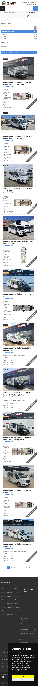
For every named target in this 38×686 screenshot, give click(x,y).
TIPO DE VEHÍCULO (6, 24)
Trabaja (31, 2)
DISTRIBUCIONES (5, 46)
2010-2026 (5, 674)
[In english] (35, 4)
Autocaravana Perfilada (8, 31)
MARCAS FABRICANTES (7, 42)
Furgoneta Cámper (6, 36)
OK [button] (23, 676)
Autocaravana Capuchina (8, 27)
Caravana (4, 34)
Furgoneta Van (5, 38)
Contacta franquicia (27, 4)
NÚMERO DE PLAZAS (6, 20)
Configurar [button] (22, 680)
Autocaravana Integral (7, 29)
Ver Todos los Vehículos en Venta (11, 52)
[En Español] (35, 2)
